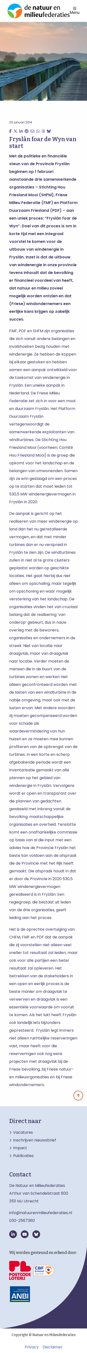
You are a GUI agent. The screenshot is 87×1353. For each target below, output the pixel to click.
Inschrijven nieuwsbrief (34, 1140)
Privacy (32, 1347)
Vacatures (23, 1132)
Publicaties (23, 1156)
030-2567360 (22, 1220)
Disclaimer (53, 1347)
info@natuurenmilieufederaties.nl (40, 1213)
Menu (75, 12)
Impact (20, 1148)
